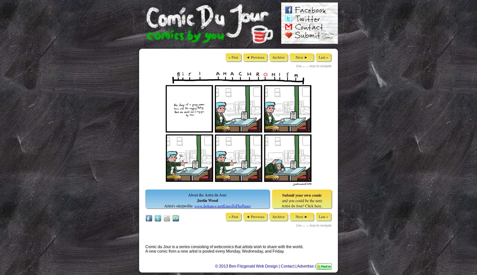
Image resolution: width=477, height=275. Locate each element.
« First (233, 57)
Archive (278, 57)
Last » (323, 57)
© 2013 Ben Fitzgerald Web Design (247, 266)
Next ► (302, 57)
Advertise (305, 266)
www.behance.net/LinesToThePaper (223, 205)
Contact (287, 266)
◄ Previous (255, 57)
